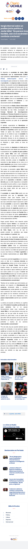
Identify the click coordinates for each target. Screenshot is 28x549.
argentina (11, 413)
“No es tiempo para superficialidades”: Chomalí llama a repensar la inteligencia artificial (16, 460)
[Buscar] (19, 18)
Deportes (8, 519)
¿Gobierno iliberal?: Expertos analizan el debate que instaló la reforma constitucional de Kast (16, 471)
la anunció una (14, 79)
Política (8, 515)
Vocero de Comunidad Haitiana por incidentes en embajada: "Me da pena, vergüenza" (16, 481)
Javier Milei (18, 413)
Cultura (8, 517)
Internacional (14, 66)
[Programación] (16, 18)
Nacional (8, 512)
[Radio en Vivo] (13, 18)
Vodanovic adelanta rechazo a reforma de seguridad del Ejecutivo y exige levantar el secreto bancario (17, 492)
